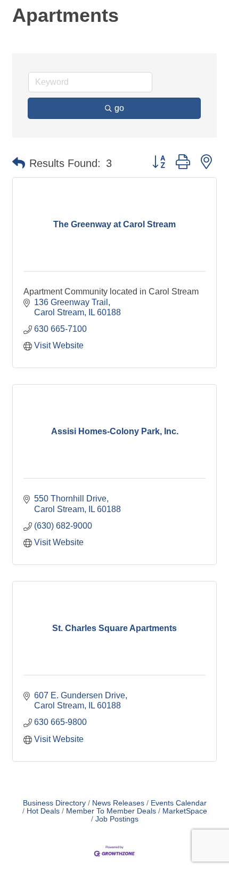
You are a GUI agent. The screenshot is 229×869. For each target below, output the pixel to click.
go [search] (119, 108)
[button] (18, 163)
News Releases (118, 803)
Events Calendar (179, 803)
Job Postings (116, 819)
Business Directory (54, 803)
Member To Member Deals (111, 811)
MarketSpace (184, 811)
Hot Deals (43, 811)
